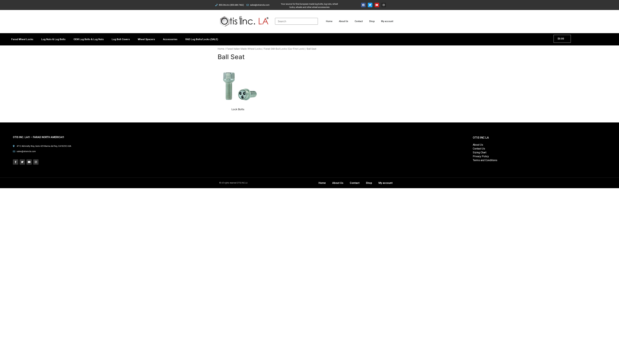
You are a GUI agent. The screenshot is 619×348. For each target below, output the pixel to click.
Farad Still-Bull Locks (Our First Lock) (284, 48)
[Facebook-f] (15, 162)
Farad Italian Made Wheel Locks (244, 48)
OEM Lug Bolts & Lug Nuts (89, 39)
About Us (343, 21)
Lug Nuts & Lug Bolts (53, 39)
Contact (359, 21)
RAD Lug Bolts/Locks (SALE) (201, 39)
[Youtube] (377, 5)
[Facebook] (363, 5)
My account (387, 21)
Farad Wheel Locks (22, 39)
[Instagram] (383, 5)
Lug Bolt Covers (121, 39)
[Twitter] (370, 5)
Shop (372, 21)
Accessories (170, 39)
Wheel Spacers (146, 39)
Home (329, 21)
